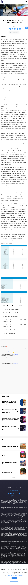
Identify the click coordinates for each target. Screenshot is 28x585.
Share (14, 26)
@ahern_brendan (8, 351)
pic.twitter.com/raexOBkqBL (19, 352)
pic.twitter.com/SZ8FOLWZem (6, 361)
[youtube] (17, 29)
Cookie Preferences (14, 581)
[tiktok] (20, 29)
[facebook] (12, 29)
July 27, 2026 (15, 363)
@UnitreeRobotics (4, 350)
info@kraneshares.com (14, 490)
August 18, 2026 (16, 354)
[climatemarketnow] (14, 496)
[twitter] (14, 29)
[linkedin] (10, 29)
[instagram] (22, 29)
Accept (14, 578)
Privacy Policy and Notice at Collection (15, 575)
